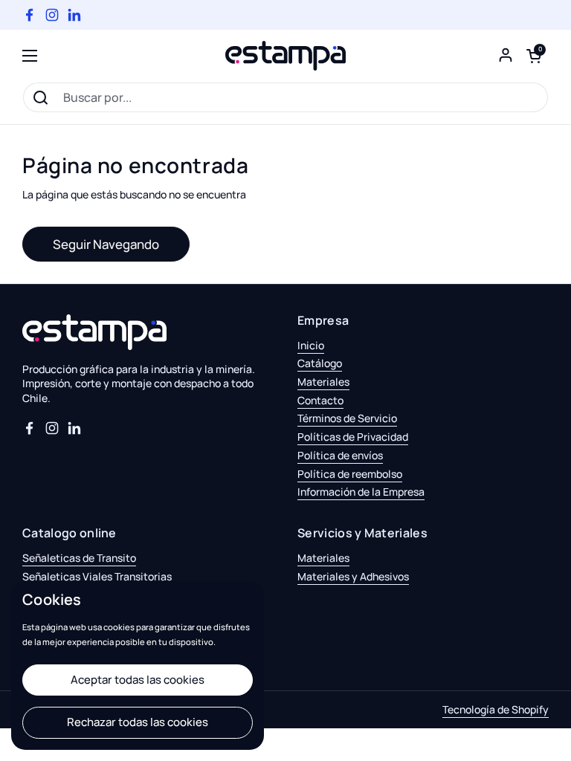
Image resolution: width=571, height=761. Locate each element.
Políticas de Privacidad (352, 437)
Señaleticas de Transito (79, 558)
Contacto (320, 400)
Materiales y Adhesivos (353, 576)
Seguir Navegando (106, 244)
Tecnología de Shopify (495, 709)
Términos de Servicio (347, 418)
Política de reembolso (349, 474)
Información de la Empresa (361, 492)
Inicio (310, 345)
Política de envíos (340, 455)
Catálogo (319, 363)
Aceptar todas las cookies (137, 679)
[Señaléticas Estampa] (285, 56)
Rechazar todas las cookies (137, 722)
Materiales (323, 382)
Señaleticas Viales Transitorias (97, 576)
